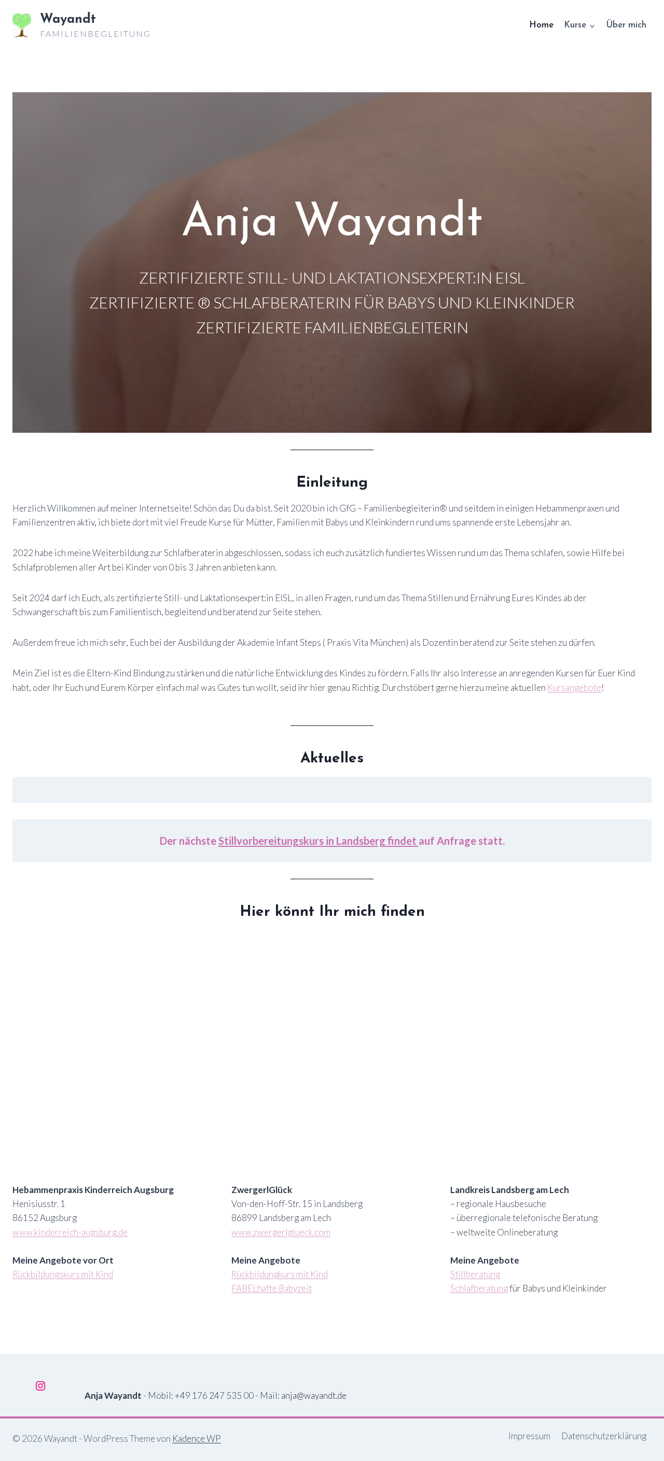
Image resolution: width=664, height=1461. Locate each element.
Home (541, 25)
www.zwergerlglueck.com (280, 1232)
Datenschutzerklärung (603, 1435)
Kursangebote (574, 687)
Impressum (529, 1435)
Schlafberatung (479, 1288)
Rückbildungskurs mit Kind (62, 1274)
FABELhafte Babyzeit (271, 1288)
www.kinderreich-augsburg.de (70, 1232)
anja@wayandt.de (314, 1395)
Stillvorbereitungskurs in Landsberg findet (318, 840)
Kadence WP (196, 1438)
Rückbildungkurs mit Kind (279, 1274)
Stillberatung (475, 1274)
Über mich (626, 25)
